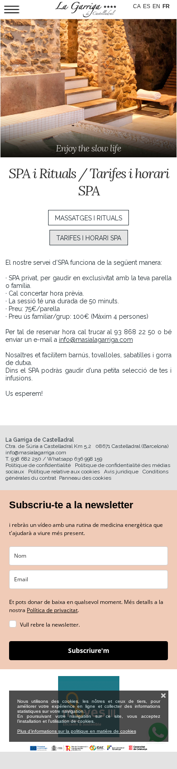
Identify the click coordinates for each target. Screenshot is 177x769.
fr (166, 6)
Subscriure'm (88, 650)
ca (137, 6)
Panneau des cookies (85, 478)
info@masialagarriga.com (96, 339)
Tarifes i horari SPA (88, 238)
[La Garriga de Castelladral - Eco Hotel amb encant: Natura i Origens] (86, 9)
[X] (163, 695)
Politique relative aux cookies (64, 471)
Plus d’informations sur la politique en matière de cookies (76, 731)
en (156, 6)
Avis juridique (121, 471)
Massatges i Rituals (88, 218)
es (146, 6)
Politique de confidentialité (38, 465)
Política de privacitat (52, 610)
